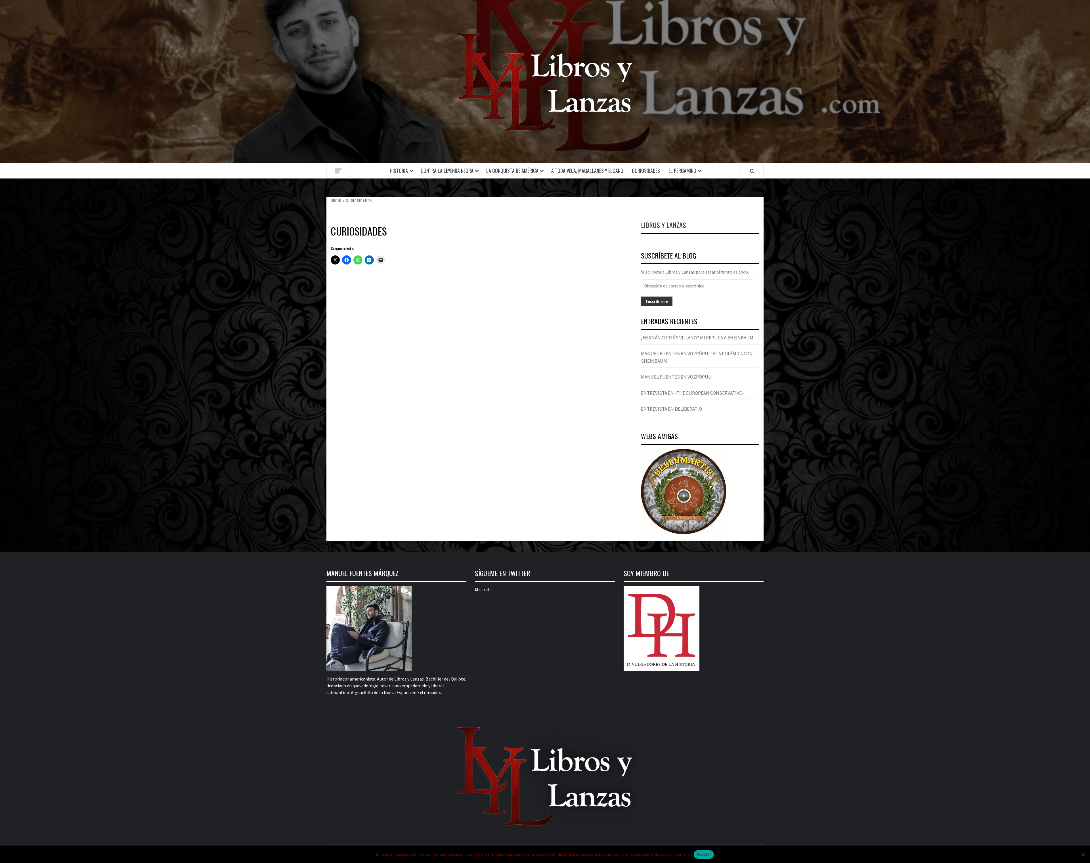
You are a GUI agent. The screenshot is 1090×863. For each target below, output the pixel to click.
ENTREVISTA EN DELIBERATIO (671, 409)
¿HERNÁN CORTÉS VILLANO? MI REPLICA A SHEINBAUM (697, 338)
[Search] (752, 170)
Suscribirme (656, 301)
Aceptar (704, 854)
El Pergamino (682, 170)
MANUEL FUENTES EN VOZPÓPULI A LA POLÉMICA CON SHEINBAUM (697, 357)
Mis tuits (483, 589)
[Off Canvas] (338, 171)
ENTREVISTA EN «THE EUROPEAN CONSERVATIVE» (692, 393)
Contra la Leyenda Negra (447, 170)
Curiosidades (646, 170)
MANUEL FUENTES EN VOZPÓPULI (676, 377)
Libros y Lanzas (663, 225)
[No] (1083, 854)
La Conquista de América (512, 170)
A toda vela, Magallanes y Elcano (587, 170)
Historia (399, 170)
